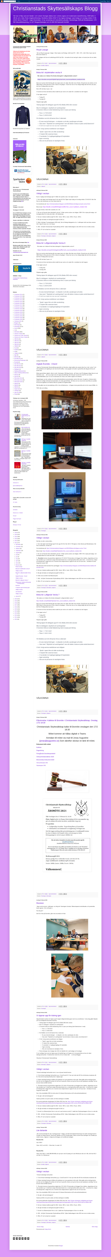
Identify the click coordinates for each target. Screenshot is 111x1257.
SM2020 (16, 383)
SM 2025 (16, 376)
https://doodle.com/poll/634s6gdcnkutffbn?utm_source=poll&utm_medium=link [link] (65, 207)
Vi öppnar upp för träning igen (48, 1015)
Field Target (17, 324)
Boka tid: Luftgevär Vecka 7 (47, 595)
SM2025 (16, 385)
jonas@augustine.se (49, 741)
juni (17, 556)
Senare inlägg (40, 1226)
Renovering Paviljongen (20, 360)
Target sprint (17, 388)
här (22, 201)
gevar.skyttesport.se (17, 485)
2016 (16, 607)
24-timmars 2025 (18, 317)
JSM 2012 (16, 340)
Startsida (68, 1226)
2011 (16, 617)
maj (17, 558)
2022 (16, 540)
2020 (16, 598)
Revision (40, 903)
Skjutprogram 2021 (41, 765)
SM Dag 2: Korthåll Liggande (25, 440)
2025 (16, 534)
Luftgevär (47, 65)
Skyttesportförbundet (19, 371)
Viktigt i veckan (42, 193)
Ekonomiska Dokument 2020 (45, 760)
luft (15, 351)
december (18, 544)
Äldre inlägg (95, 1226)
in (14, 330)
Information (48, 235)
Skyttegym (16, 369)
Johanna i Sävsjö (18, 333)
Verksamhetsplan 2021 (42, 762)
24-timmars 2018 (18, 307)
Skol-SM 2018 (17, 367)
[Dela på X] (63, 63)
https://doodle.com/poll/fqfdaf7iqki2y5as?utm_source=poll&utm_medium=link (62, 551)
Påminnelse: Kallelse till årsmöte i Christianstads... (23, 583)
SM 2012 (16, 374)
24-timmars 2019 (18, 308)
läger (15, 355)
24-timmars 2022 (18, 312)
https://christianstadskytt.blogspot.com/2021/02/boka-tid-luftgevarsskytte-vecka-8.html (68, 204)
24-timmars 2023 (18, 314)
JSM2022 (16, 346)
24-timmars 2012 (18, 296)
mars (17, 563)
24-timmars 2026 (18, 319)
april (17, 560)
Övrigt (15, 394)
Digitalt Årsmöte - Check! (46, 364)
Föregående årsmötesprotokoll (45, 753)
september (18, 550)
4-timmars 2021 (18, 321)
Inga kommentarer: (53, 63)
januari (17, 596)
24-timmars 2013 (18, 298)
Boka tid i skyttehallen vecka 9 (49, 72)
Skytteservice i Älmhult (18, 512)
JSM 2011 (16, 339)
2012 (16, 615)
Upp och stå (17, 392)
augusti (18, 552)
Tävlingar (16, 390)
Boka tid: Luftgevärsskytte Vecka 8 (50, 243)
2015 (16, 609)
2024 (16, 536)
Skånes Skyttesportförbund (20, 372)
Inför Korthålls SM (25, 427)
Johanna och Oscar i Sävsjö (20, 337)
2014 (16, 611)
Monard (14, 515)
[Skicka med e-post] (59, 63)
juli (16, 554)
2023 (16, 538)
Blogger (61, 1245)
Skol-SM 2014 (17, 365)
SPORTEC (15, 509)
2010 (16, 619)
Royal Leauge (42, 50)
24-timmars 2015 (18, 301)
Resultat (16, 362)
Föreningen (43, 235)
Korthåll (42, 65)
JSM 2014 (16, 342)
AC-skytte (15, 502)
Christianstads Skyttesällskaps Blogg (55, 8)
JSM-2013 (16, 344)
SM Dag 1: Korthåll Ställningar (25, 463)
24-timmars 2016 (18, 303)
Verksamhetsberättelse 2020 (45, 756)
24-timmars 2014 (18, 299)
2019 (16, 600)
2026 (16, 532)
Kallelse (38, 747)
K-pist (15, 348)
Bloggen (16, 323)
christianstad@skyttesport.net (20, 252)
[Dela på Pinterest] (66, 63)
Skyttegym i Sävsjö (17, 524)
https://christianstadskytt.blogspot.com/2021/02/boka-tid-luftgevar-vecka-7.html (66, 548)
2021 (16, 542)
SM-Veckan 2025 (18, 381)
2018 (16, 603)
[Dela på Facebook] (64, 63)
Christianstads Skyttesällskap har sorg (25, 416)
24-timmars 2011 (18, 294)
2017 (16, 605)
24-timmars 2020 (18, 310)
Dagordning (40, 750)
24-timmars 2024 (18, 315)
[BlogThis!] (61, 63)
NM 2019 (16, 356)
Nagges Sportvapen (17, 518)
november (18, 546)
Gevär (15, 328)
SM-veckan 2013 (18, 378)
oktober (18, 548)
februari (18, 565)
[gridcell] (61, 79)
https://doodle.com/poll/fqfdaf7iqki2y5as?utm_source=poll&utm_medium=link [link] (61, 79)
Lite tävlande (41, 1130)
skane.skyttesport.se (17, 491)
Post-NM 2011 (17, 358)
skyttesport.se (16, 482)
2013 (16, 613)
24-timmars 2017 (18, 305)
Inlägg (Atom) (48, 1229)
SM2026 (16, 387)
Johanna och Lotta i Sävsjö (20, 335)
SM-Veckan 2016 (18, 380)
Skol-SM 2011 (17, 364)
